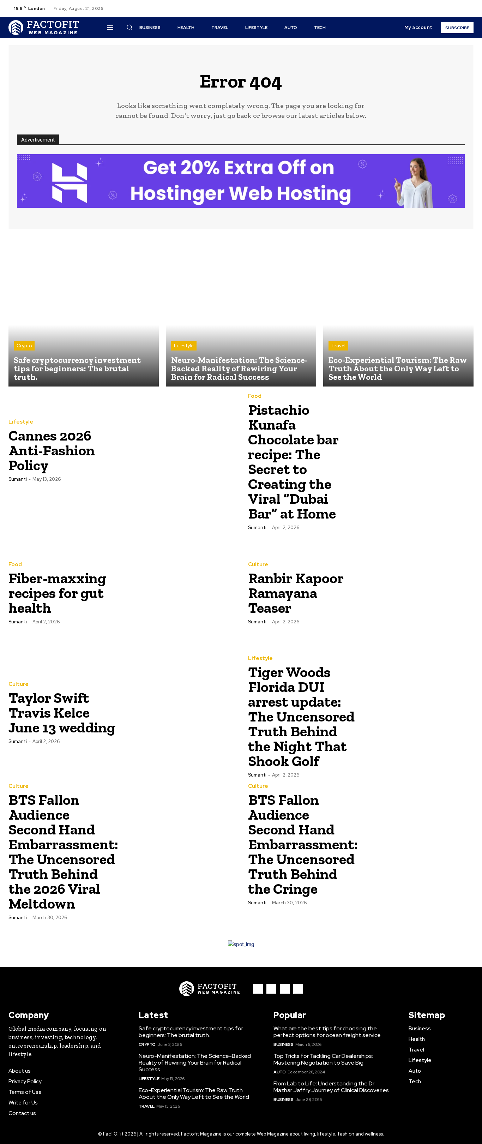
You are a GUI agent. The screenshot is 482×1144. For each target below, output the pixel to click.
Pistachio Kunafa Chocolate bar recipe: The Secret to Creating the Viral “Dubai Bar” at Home (293, 461)
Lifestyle (184, 346)
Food (254, 396)
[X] (461, 8)
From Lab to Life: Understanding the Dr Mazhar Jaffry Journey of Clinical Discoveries (331, 1087)
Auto (279, 1072)
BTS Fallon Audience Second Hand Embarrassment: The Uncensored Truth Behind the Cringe (303, 844)
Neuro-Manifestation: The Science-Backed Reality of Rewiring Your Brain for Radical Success (195, 1062)
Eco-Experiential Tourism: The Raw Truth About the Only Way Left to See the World (194, 1093)
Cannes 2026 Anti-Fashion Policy (51, 450)
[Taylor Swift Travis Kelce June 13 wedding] (177, 712)
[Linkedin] (285, 989)
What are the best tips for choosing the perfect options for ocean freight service (327, 1032)
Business (283, 1044)
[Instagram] (452, 8)
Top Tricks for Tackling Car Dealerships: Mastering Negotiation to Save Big (323, 1059)
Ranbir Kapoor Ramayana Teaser (296, 593)
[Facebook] (444, 8)
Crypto (24, 346)
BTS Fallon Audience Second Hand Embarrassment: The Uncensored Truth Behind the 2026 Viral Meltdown (63, 851)
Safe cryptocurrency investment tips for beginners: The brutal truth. (191, 1032)
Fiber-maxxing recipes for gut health (57, 593)
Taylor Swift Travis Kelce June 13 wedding (61, 712)
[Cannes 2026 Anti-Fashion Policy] (177, 450)
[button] (424, 8)
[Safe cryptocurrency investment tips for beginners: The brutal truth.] (83, 311)
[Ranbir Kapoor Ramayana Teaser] (417, 592)
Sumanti (17, 479)
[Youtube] (469, 8)
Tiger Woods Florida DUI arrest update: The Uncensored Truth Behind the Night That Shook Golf (301, 716)
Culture (258, 564)
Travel (338, 346)
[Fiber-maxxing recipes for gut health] (177, 592)
